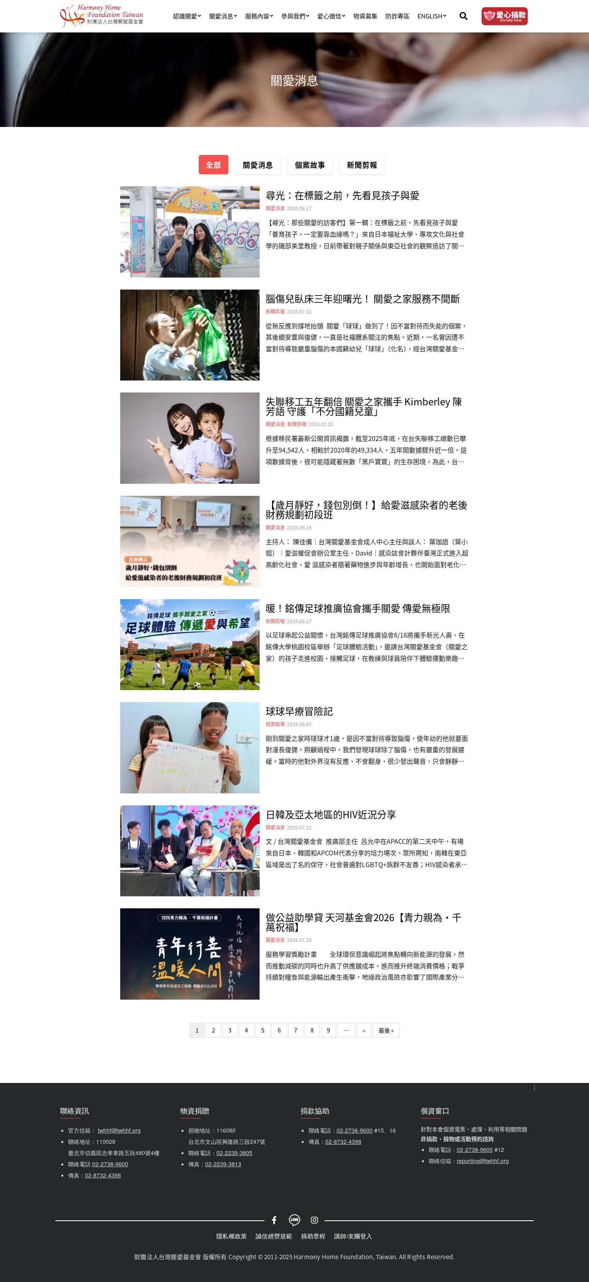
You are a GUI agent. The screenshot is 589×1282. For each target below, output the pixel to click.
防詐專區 (397, 16)
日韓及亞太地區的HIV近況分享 (331, 814)
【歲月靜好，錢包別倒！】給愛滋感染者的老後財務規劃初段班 (367, 509)
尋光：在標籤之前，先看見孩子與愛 (343, 195)
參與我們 (293, 16)
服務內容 (257, 16)
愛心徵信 (329, 16)
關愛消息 (221, 16)
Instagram (315, 1220)
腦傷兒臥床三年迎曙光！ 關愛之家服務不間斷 (363, 298)
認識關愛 (185, 16)
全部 (213, 164)
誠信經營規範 (274, 1236)
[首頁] (101, 16)
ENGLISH (430, 16)
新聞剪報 (362, 164)
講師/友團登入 (353, 1236)
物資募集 (365, 16)
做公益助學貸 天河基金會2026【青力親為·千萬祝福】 (364, 922)
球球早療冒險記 (299, 711)
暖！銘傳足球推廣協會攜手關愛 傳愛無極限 (358, 608)
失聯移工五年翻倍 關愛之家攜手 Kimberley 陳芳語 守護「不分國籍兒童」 (364, 406)
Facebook (274, 1220)
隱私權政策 (231, 1236)
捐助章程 (313, 1236)
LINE (294, 1220)
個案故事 (310, 164)
